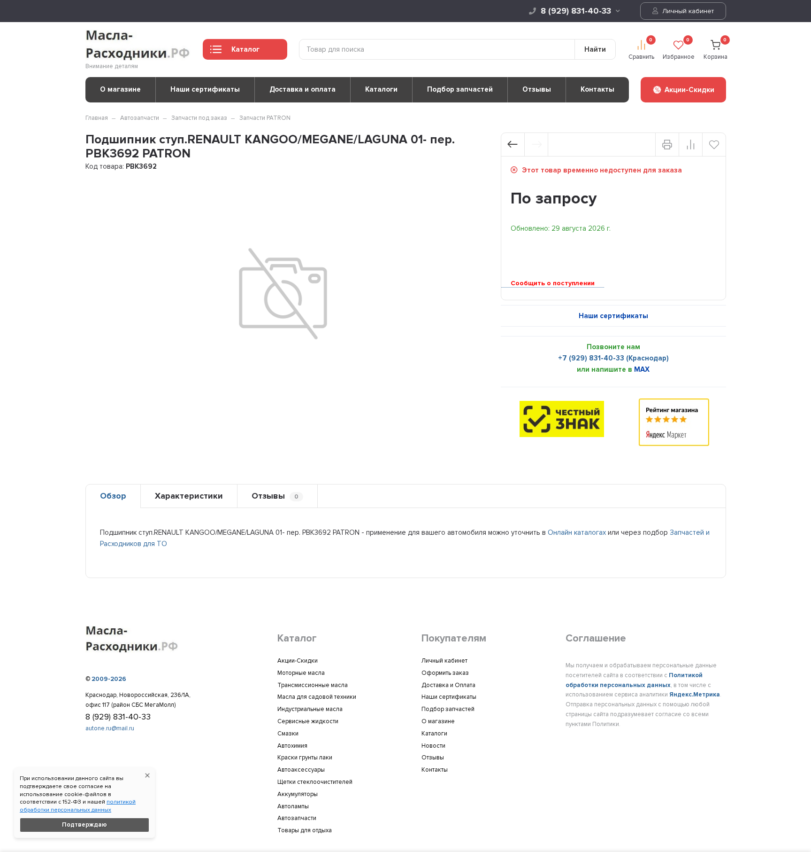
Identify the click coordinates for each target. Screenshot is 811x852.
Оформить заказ (445, 673)
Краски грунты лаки (304, 757)
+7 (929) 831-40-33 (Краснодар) (613, 358)
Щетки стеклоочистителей (314, 782)
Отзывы (536, 89)
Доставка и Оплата (448, 685)
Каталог (245, 49)
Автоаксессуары (301, 770)
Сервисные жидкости (307, 721)
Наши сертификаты (205, 89)
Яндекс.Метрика (694, 694)
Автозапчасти (139, 118)
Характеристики (189, 496)
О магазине (120, 89)
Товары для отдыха (304, 830)
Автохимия (292, 746)
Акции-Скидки (297, 660)
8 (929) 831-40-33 (575, 11)
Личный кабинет (687, 11)
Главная (96, 118)
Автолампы (293, 806)
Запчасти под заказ (199, 118)
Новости (433, 746)
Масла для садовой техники (316, 697)
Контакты (597, 89)
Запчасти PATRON (265, 118)
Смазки (287, 733)
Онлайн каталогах (577, 532)
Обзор (113, 496)
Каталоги (381, 89)
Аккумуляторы (297, 794)
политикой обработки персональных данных (78, 805)
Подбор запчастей (460, 89)
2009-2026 (109, 679)
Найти (595, 49)
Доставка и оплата (302, 89)
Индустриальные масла (310, 709)
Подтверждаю (84, 825)
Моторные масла (301, 673)
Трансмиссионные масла (312, 685)
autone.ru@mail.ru (109, 728)
